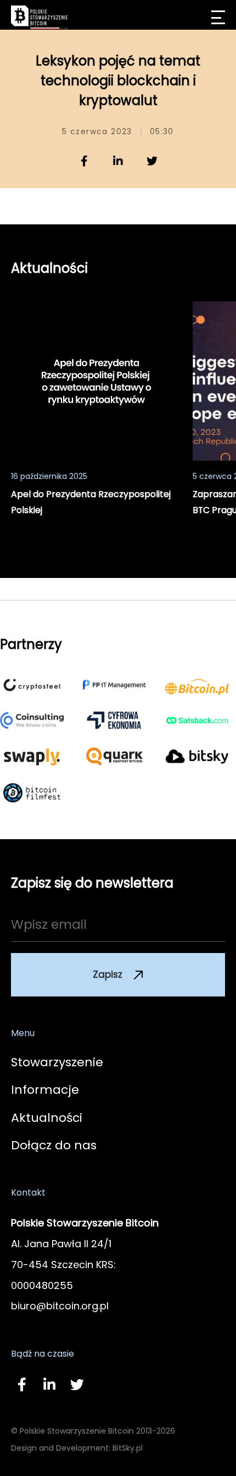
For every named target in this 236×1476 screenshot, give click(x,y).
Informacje (45, 1089)
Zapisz (107, 974)
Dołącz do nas (54, 1145)
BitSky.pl (128, 1447)
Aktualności (46, 1117)
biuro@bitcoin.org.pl (60, 1306)
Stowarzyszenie (57, 1062)
